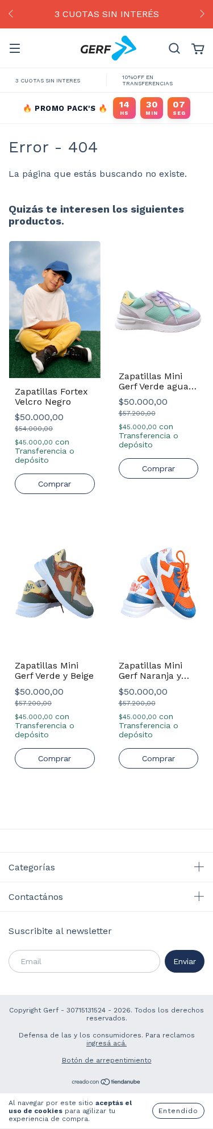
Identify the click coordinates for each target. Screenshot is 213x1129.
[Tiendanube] (106, 1083)
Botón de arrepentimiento (107, 1060)
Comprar (54, 483)
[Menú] (14, 48)
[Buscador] (174, 48)
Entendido (178, 1111)
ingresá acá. (106, 1043)
